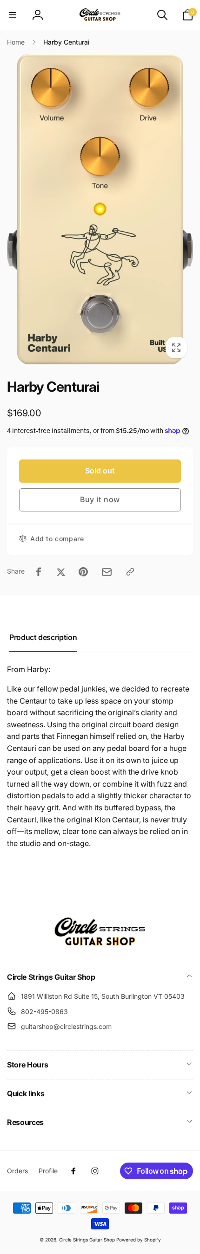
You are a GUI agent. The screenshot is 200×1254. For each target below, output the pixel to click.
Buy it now (100, 499)
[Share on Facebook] (38, 571)
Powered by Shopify (138, 1239)
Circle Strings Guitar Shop (87, 1239)
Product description (43, 637)
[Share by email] (107, 572)
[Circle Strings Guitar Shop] (100, 952)
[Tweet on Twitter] (61, 571)
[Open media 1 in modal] (100, 209)
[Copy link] (130, 571)
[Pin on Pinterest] (83, 571)
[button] (12, 15)
